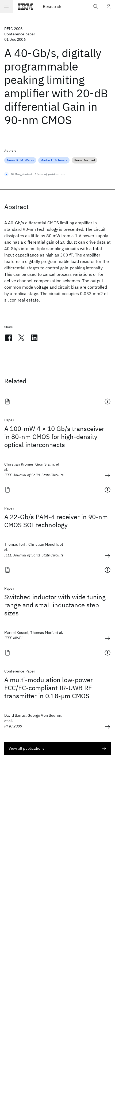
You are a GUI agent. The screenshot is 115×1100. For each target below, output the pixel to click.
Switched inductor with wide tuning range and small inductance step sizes (55, 605)
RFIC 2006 (13, 28)
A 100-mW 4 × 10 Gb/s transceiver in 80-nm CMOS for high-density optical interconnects (54, 437)
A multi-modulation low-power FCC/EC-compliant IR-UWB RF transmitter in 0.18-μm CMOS (48, 688)
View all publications (26, 748)
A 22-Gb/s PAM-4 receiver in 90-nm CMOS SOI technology (56, 521)
